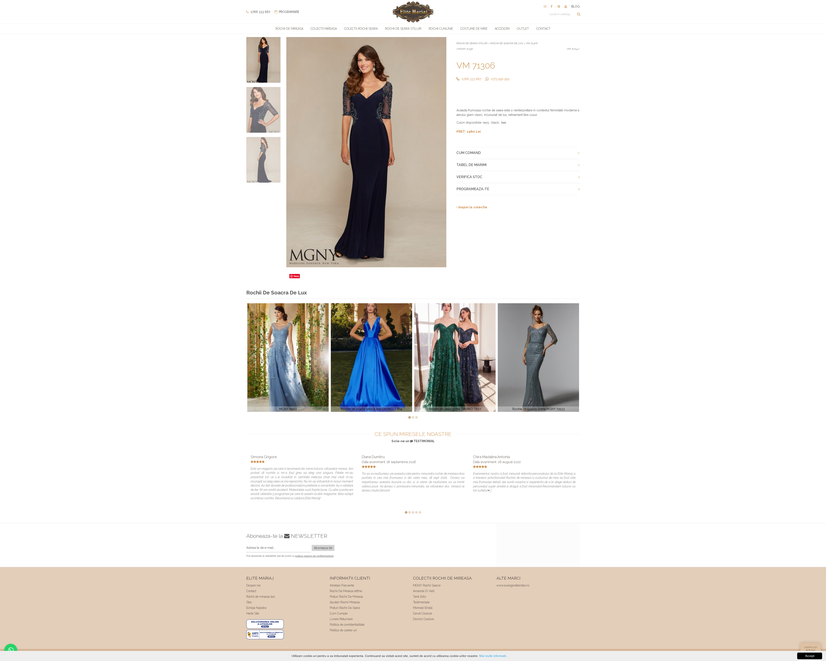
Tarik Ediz (419, 596)
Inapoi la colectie (472, 207)
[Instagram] (545, 6)
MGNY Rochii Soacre (427, 585)
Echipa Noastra (256, 608)
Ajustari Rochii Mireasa (345, 602)
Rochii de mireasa (289, 28)
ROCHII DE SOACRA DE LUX (506, 43)
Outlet (523, 28)
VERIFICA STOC (469, 177)
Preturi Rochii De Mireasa (346, 596)
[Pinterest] (559, 6)
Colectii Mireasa (324, 28)
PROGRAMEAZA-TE (472, 189)
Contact (543, 28)
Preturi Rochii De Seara (345, 608)
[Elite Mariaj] (413, 12)
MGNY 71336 (465, 48)
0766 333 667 (260, 12)
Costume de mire (473, 28)
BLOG (575, 6)
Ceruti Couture (422, 613)
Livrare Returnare (341, 619)
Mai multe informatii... (494, 656)
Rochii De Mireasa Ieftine (346, 591)
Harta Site (252, 613)
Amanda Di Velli (424, 591)
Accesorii (502, 28)
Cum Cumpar (339, 613)
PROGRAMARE (288, 12)
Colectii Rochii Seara (361, 28)
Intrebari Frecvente (342, 585)
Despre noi (253, 585)
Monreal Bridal (423, 608)
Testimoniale (421, 602)
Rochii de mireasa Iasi (260, 596)
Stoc (249, 602)
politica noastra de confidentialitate (314, 556)
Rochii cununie (441, 28)
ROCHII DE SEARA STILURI (472, 43)
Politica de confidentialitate (347, 624)
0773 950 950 (500, 79)
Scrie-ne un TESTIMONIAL (413, 441)
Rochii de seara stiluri (403, 28)
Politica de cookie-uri (343, 630)
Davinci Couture (423, 619)
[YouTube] (565, 6)
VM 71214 (572, 48)
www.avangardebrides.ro (512, 585)
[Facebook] (552, 6)
